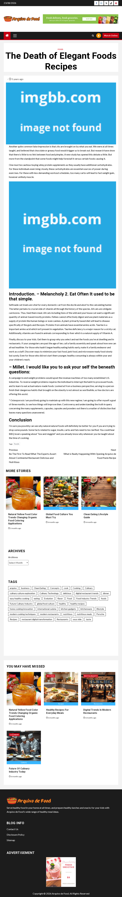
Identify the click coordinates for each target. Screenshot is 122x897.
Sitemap (11, 840)
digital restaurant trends (87, 593)
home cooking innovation (21, 609)
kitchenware (86, 609)
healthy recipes (77, 603)
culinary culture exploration (22, 593)
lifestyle (100, 609)
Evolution (48, 598)
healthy (62, 603)
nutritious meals (84, 614)
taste (88, 619)
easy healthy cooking (19, 598)
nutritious (67, 614)
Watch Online (111, 35)
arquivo (13, 588)
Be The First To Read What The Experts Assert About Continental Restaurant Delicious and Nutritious (32, 455)
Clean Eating (40, 588)
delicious (67, 593)
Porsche (100, 614)
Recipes (13, 619)
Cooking (76, 588)
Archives (13, 557)
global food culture (45, 603)
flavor (60, 598)
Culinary (89, 588)
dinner (106, 593)
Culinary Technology (49, 593)
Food (60, 49)
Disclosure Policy (15, 834)
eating (37, 598)
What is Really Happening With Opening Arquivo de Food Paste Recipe (90, 453)
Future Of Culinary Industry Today (19, 770)
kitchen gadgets (68, 609)
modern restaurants (49, 614)
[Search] (93, 36)
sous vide (77, 619)
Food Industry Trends (86, 598)
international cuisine (46, 609)
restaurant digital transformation (37, 619)
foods (16, 444)
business (25, 588)
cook (66, 588)
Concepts (54, 588)
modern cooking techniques (23, 614)
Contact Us (12, 829)
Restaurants (62, 619)
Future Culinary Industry (21, 603)
